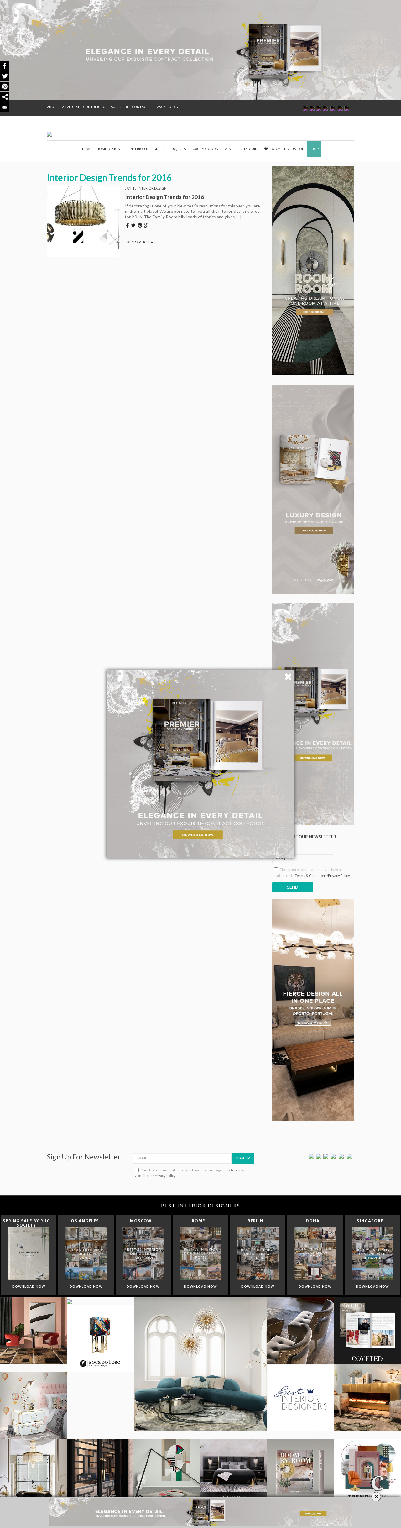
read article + (140, 242)
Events (229, 148)
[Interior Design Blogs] (49, 134)
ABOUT (53, 106)
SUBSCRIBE (120, 106)
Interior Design (152, 188)
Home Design (108, 148)
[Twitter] (318, 1156)
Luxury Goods (204, 148)
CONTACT (140, 106)
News (86, 148)
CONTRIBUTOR (95, 106)
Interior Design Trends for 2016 (164, 197)
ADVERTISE (71, 106)
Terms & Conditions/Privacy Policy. (322, 875)
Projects (177, 148)
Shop (314, 148)
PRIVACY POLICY (165, 106)
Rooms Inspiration (287, 148)
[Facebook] (311, 1156)
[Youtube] (333, 1156)
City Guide (249, 148)
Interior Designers (146, 148)
